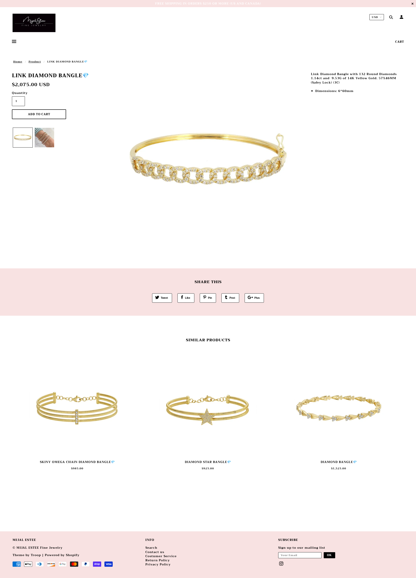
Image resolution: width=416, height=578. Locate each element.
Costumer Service (161, 556)
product (35, 61)
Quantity (18, 93)
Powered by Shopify (62, 555)
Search (151, 547)
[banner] (34, 23)
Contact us (154, 552)
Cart (399, 41)
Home (17, 61)
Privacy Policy (158, 564)
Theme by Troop (27, 555)
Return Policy (157, 560)
